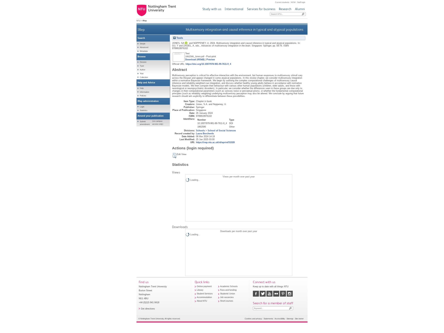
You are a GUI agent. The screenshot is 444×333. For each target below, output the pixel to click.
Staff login (301, 2)
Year (142, 73)
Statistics (143, 110)
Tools (179, 38)
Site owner (299, 319)
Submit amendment (145, 122)
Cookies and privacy (253, 319)
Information (144, 92)
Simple (142, 44)
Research (285, 9)
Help (142, 88)
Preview (210, 59)
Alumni (300, 9)
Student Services (205, 294)
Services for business (261, 9)
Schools (200, 130)
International (234, 9)
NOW (293, 2)
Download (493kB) (194, 59)
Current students (282, 2)
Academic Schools (229, 286)
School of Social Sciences (222, 130)
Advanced (144, 47)
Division (143, 62)
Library (200, 290)
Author (142, 70)
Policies (143, 96)
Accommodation (204, 297)
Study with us (211, 9)
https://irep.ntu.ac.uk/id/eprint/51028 (215, 142)
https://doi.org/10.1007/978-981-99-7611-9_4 (208, 64)
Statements (268, 319)
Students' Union (227, 294)
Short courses (226, 301)
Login (142, 107)
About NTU (202, 301)
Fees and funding (228, 290)
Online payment (204, 286)
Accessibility (280, 319)
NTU (138, 21)
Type (142, 66)
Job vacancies (227, 297)
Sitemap (290, 319)
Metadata (144, 51)
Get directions (148, 308)
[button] (174, 155)
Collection (144, 77)
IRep (141, 29)
